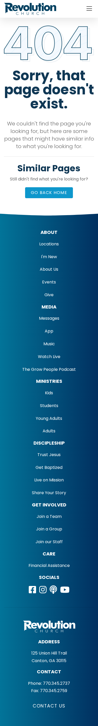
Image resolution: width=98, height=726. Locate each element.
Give (49, 295)
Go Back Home (49, 193)
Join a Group (49, 529)
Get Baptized (49, 467)
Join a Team (49, 516)
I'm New (49, 257)
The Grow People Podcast (49, 369)
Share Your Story (49, 493)
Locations (49, 244)
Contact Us (49, 706)
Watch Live (49, 357)
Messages (49, 318)
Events (49, 282)
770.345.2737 (56, 683)
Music (49, 344)
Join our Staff (49, 542)
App (49, 331)
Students (49, 406)
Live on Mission (49, 480)
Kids (49, 393)
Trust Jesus (49, 455)
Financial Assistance (49, 565)
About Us (49, 269)
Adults (49, 431)
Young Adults (49, 418)
